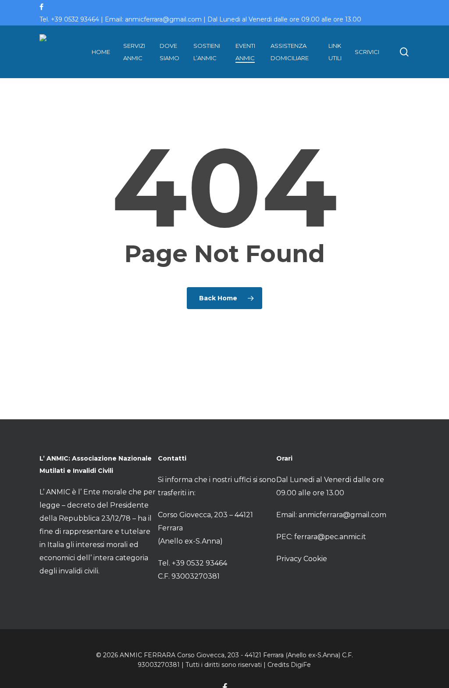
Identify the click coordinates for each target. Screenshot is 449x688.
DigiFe (301, 665)
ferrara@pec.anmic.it (330, 537)
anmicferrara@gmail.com (342, 515)
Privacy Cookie (301, 559)
